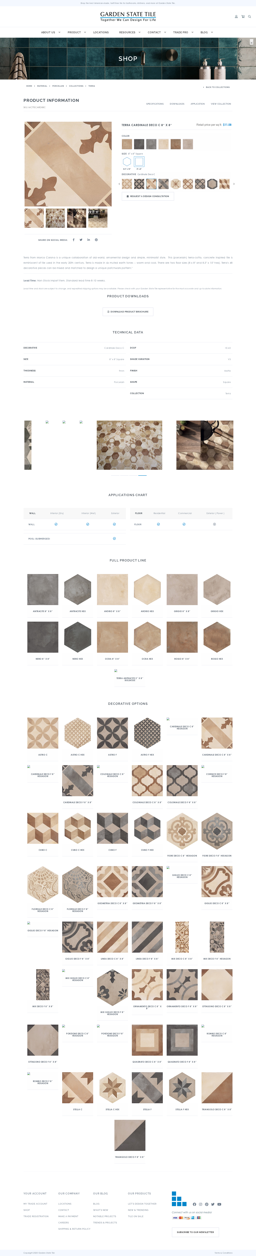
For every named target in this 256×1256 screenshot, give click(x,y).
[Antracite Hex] (127, 161)
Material (42, 86)
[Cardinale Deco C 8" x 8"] (139, 161)
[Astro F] (139, 184)
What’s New (100, 1210)
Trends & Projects (105, 1222)
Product (74, 32)
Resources (127, 32)
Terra (91, 86)
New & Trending (138, 1210)
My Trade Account (35, 1204)
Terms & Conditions (223, 1253)
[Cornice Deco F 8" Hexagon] (212, 184)
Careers (63, 1222)
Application (198, 104)
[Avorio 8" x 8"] (163, 144)
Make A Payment (68, 1216)
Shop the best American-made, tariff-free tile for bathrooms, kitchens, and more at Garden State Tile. (128, 3)
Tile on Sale (135, 1216)
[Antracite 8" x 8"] (151, 144)
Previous (119, 184)
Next (234, 184)
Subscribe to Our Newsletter (195, 1232)
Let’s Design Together (142, 1204)
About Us (48, 32)
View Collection (221, 104)
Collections (76, 86)
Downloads (177, 104)
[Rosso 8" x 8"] (175, 144)
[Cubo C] (224, 184)
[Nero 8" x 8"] (139, 144)
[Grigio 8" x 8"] (188, 144)
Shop (27, 1210)
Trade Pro (180, 32)
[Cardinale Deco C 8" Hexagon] (175, 184)
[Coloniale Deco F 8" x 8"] (200, 184)
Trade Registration (36, 1216)
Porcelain (58, 86)
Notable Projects (104, 1216)
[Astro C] (127, 184)
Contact (154, 32)
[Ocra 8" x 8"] (127, 144)
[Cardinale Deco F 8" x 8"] (163, 184)
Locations (101, 32)
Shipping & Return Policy (74, 1229)
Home (29, 86)
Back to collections (217, 87)
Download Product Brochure (129, 312)
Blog (204, 32)
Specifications (155, 104)
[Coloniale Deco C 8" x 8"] (188, 184)
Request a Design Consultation (149, 196)
